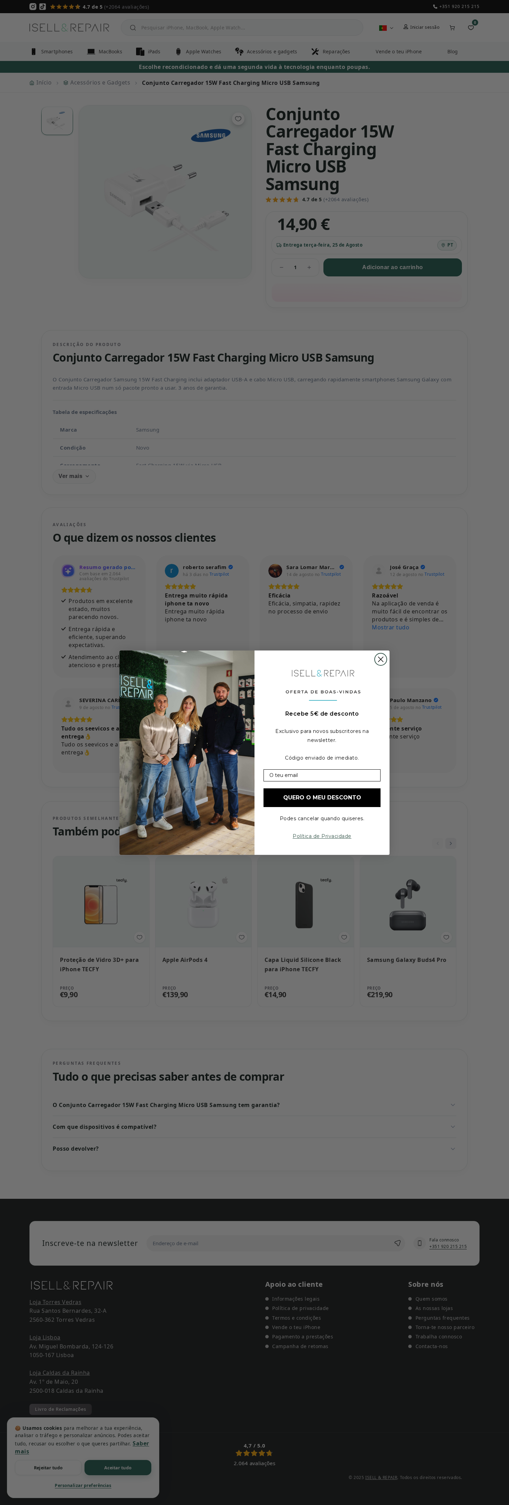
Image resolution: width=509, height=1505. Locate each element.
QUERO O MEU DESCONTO (322, 797)
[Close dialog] (381, 659)
